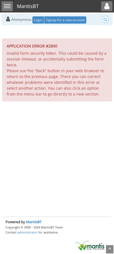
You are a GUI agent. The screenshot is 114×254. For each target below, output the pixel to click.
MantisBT (34, 221)
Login (38, 19)
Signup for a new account (65, 19)
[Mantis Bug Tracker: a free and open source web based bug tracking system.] (90, 245)
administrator (27, 232)
